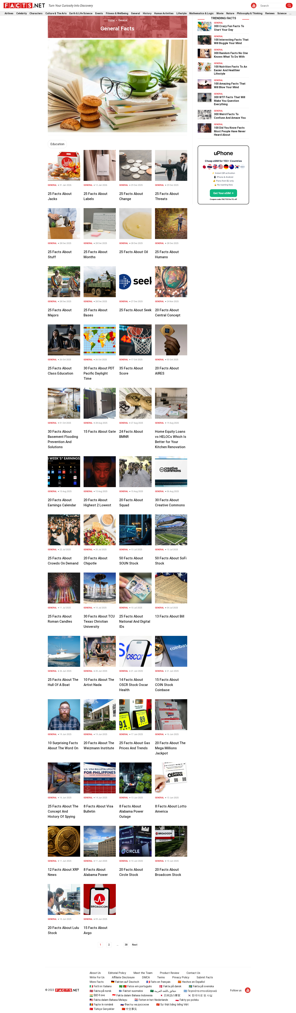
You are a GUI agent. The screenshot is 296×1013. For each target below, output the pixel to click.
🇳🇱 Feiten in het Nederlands (151, 1000)
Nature (230, 13)
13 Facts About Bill (169, 616)
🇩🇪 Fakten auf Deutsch (125, 981)
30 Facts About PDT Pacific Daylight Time (99, 373)
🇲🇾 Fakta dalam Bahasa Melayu (108, 1000)
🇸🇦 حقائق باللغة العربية (163, 991)
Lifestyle (181, 13)
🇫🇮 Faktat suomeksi (131, 991)
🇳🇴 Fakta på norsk (100, 991)
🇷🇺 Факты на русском (134, 1004)
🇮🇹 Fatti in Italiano (101, 986)
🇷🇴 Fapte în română (101, 1004)
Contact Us (193, 973)
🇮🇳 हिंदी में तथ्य (97, 995)
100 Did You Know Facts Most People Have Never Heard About (230, 131)
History (147, 13)
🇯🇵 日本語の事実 (170, 995)
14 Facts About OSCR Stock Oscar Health (133, 685)
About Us (95, 973)
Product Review (169, 973)
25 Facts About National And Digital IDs (134, 621)
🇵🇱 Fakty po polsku (187, 1000)
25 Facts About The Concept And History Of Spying (63, 811)
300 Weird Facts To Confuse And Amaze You (230, 116)
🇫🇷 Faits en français (158, 981)
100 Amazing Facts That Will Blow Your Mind (229, 85)
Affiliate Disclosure (123, 977)
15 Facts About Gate (100, 431)
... (290, 13)
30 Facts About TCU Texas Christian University (99, 621)
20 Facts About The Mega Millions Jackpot (170, 748)
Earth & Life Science (80, 13)
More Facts (97, 981)
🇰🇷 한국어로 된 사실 (200, 995)
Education (57, 144)
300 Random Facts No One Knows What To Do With (231, 54)
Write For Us (97, 977)
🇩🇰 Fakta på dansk (170, 986)
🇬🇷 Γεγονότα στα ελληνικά (200, 991)
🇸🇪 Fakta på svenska (201, 986)
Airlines (9, 13)
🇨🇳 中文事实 (129, 1009)
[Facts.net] (24, 5)
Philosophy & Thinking (249, 13)
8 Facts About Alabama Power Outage (131, 811)
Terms (161, 977)
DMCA (146, 977)
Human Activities (164, 13)
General (135, 13)
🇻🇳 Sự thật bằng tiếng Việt (172, 1004)
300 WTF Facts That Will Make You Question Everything (229, 101)
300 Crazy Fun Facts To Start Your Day (229, 28)
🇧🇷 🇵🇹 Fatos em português (135, 986)
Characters (35, 13)
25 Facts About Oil (133, 252)
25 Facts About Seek (135, 310)
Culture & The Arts (56, 13)
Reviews (270, 13)
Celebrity (21, 13)
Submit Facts (205, 977)
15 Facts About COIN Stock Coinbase (167, 685)
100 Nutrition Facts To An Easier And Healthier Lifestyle (230, 70)
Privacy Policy (180, 977)
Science (281, 13)
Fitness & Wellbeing (117, 13)
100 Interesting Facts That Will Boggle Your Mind (231, 41)
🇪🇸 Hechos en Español (191, 981)
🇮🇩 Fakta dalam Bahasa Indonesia (132, 995)
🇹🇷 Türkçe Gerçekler (102, 1009)
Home (111, 20)
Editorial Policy (117, 973)
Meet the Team (142, 973)
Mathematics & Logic (201, 13)
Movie (220, 13)
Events (99, 13)
